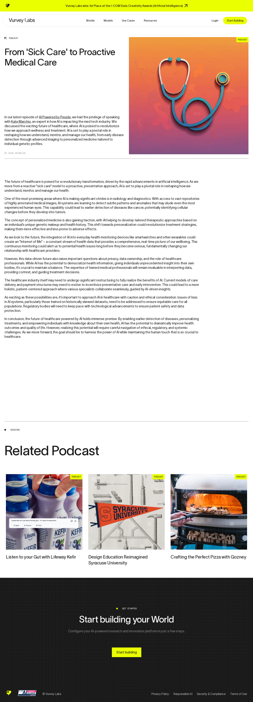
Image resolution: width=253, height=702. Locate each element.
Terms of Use (238, 694)
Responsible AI (182, 694)
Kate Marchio (21, 121)
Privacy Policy (160, 694)
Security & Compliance (211, 694)
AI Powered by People (55, 117)
